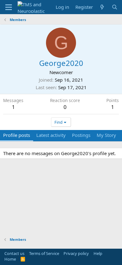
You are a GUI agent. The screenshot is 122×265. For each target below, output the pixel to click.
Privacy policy (76, 253)
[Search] (115, 7)
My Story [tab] (106, 135)
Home (10, 259)
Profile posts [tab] (16, 135)
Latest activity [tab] (51, 135)
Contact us (14, 253)
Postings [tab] (81, 135)
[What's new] (102, 7)
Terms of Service (44, 253)
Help (98, 253)
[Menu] (8, 7)
